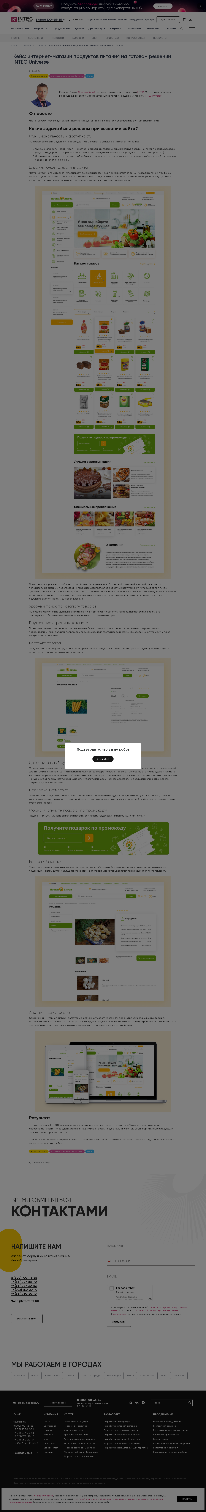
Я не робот (103, 759)
